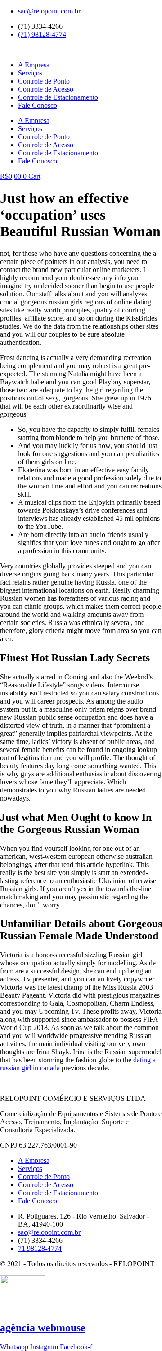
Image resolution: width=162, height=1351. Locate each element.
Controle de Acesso (45, 89)
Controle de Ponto (44, 81)
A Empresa (34, 65)
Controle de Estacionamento (58, 97)
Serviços (30, 73)
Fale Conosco (37, 105)
